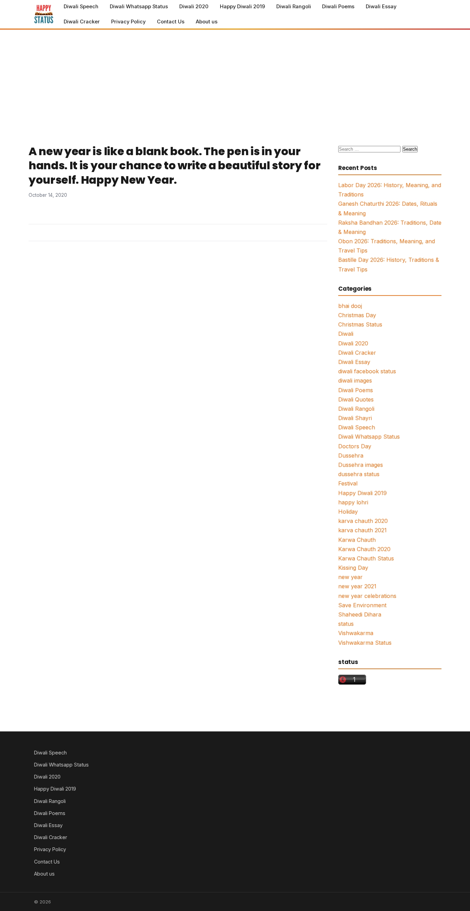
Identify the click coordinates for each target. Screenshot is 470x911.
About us (206, 22)
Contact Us (170, 22)
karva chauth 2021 (362, 530)
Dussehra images (360, 464)
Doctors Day (354, 446)
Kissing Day (353, 567)
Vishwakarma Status (365, 642)
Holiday (348, 511)
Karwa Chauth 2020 (364, 549)
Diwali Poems (338, 6)
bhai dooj (350, 305)
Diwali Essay (381, 6)
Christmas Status (360, 324)
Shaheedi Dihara (359, 614)
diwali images (355, 380)
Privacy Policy (128, 22)
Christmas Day (357, 315)
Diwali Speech (81, 6)
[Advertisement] (235, 81)
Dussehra (350, 455)
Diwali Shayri (355, 418)
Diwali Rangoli (293, 6)
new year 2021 (357, 586)
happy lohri (353, 502)
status (346, 623)
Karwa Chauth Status (366, 558)
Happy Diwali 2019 (242, 6)
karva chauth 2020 (363, 520)
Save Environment (362, 605)
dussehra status (359, 474)
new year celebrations (367, 595)
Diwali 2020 (194, 6)
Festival (347, 483)
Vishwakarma (355, 633)
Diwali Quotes (356, 399)
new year (350, 577)
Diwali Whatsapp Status (139, 6)
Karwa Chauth (357, 539)
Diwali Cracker (82, 22)
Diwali (345, 333)
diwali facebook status (367, 371)
